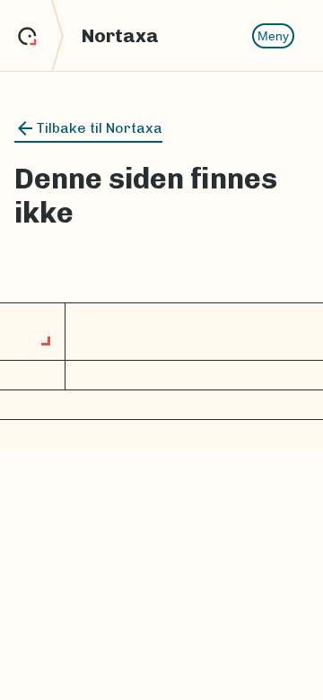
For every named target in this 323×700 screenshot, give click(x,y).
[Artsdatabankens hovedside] (41, 36)
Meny (273, 36)
